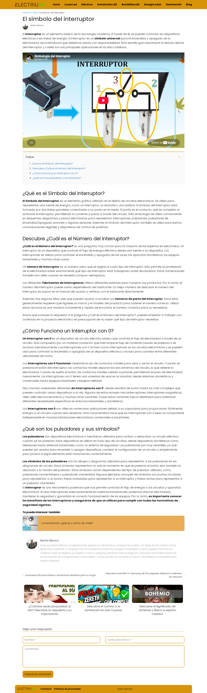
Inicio (56, 4)
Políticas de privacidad (67, 688)
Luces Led (71, 4)
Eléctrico (87, 4)
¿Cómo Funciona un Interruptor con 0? (55, 173)
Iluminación (174, 4)
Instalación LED (107, 4)
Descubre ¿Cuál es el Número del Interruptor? (59, 168)
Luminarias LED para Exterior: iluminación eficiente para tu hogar (60, 575)
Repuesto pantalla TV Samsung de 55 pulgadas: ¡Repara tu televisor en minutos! (144, 575)
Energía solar (152, 4)
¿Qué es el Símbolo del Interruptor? (52, 163)
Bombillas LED (131, 4)
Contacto (46, 688)
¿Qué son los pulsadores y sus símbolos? (57, 178)
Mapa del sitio (125, 688)
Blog (189, 4)
